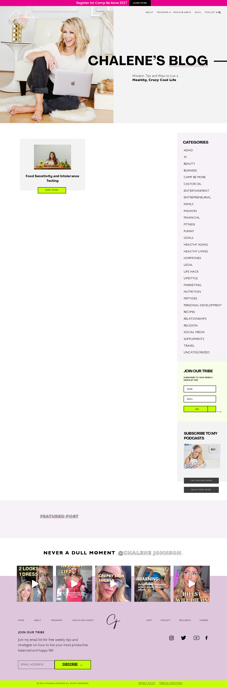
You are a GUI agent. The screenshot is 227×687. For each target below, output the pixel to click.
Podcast (165, 621)
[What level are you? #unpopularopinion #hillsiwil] (192, 584)
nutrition (192, 292)
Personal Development (203, 305)
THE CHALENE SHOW (201, 480)
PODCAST (210, 13)
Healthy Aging (196, 244)
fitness (189, 224)
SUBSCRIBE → (72, 664)
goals (188, 238)
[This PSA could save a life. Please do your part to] (152, 584)
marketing (192, 285)
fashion (190, 211)
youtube (196, 638)
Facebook (206, 638)
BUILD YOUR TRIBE (201, 490)
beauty (189, 164)
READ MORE (52, 190)
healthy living (196, 251)
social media (194, 332)
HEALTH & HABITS (182, 13)
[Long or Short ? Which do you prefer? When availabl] (35, 584)
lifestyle (191, 278)
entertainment (196, 191)
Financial (192, 217)
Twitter (183, 638)
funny (189, 231)
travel (189, 346)
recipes (189, 312)
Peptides (190, 298)
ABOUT (149, 13)
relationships (195, 319)
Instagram (171, 638)
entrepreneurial (197, 197)
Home (21, 621)
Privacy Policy (147, 683)
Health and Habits (83, 621)
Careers (204, 621)
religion (191, 325)
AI (185, 157)
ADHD (188, 150)
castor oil (193, 184)
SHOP (149, 621)
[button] (220, 13)
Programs (56, 621)
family (189, 204)
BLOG (198, 13)
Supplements (194, 339)
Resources (185, 621)
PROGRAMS (163, 13)
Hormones (192, 258)
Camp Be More (195, 177)
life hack (191, 272)
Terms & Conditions (171, 683)
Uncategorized (197, 352)
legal (188, 265)
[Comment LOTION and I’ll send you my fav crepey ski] (113, 584)
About (37, 621)
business (190, 170)
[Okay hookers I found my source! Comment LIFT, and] (74, 584)
